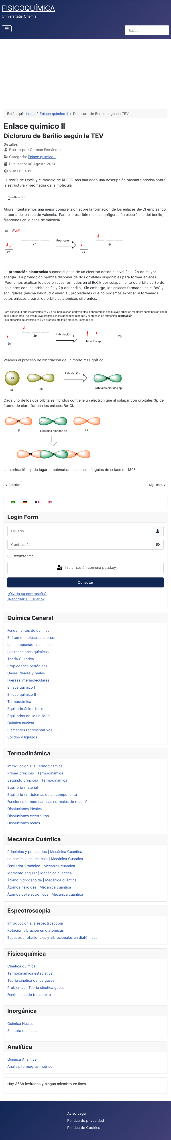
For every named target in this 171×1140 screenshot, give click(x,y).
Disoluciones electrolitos (28, 816)
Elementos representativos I (30, 730)
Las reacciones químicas (28, 651)
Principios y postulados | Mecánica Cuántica (44, 851)
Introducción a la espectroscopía (35, 923)
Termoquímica (19, 701)
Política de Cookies (83, 1127)
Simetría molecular (23, 1030)
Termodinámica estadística (30, 973)
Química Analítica (22, 1059)
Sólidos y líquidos (22, 737)
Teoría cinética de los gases (30, 980)
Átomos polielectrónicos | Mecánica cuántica (45, 894)
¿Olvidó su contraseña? (27, 593)
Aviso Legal (77, 1113)
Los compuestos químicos (29, 644)
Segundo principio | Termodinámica (37, 780)
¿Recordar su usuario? (26, 599)
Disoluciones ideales (24, 808)
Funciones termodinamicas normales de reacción (48, 801)
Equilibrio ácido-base (25, 708)
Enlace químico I (21, 687)
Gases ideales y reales (26, 673)
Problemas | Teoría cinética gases (35, 987)
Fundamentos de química (28, 630)
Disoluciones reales (23, 823)
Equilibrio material (22, 787)
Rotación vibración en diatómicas (35, 930)
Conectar (85, 582)
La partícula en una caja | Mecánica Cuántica (45, 859)
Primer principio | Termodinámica (35, 773)
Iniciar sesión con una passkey (90, 567)
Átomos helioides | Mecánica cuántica (39, 887)
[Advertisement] (85, 72)
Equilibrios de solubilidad (28, 716)
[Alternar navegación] (7, 28)
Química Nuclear (21, 1023)
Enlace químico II (21, 694)
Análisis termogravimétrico (30, 1066)
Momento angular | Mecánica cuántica (39, 873)
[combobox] (147, 30)
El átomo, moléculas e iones (31, 637)
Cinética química (21, 966)
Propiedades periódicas (27, 666)
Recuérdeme (23, 556)
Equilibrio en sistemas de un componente (42, 794)
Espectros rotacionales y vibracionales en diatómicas (52, 937)
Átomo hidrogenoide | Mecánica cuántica (42, 880)
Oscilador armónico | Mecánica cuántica (41, 866)
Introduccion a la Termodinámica (35, 766)
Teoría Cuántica (20, 659)
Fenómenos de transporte (29, 994)
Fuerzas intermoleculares (28, 680)
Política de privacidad (85, 1120)
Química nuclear (20, 723)
